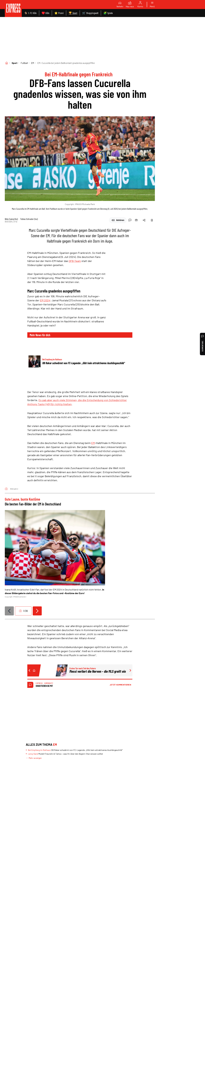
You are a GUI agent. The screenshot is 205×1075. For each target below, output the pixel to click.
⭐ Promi (59, 13)
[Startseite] (6, 63)
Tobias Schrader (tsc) (29, 218)
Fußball (24, 63)
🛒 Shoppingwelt (90, 13)
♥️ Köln (45, 13)
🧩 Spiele (108, 13)
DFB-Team (75, 261)
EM (32, 63)
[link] (13, 8)
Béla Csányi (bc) (11, 218)
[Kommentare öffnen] (129, 220)
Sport (14, 63)
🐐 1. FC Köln (30, 13)
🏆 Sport (73, 13)
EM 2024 (45, 300)
